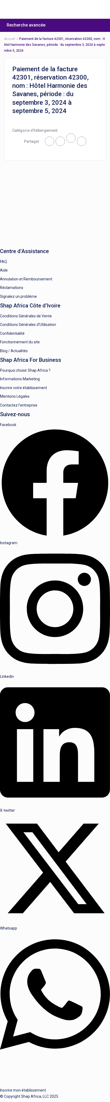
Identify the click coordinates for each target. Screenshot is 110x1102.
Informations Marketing (20, 379)
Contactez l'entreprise (18, 405)
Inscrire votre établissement (23, 388)
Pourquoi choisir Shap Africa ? (25, 370)
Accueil (9, 39)
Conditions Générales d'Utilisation (28, 324)
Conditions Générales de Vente (26, 316)
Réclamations (11, 287)
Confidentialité (12, 333)
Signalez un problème (18, 296)
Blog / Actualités (14, 351)
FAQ (3, 261)
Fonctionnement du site (20, 342)
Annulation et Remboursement (26, 279)
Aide (4, 270)
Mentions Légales (15, 396)
